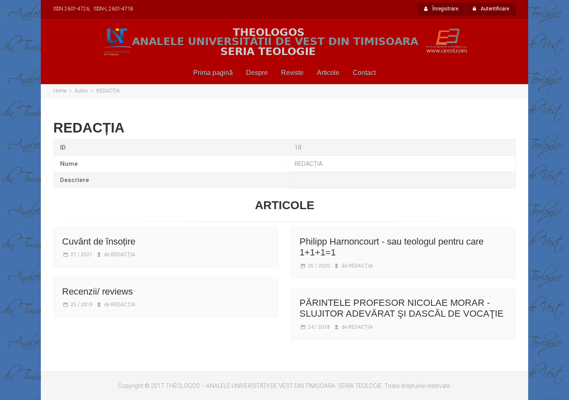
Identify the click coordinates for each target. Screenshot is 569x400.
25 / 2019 (81, 305)
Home (59, 91)
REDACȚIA (123, 255)
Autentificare (494, 9)
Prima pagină (213, 72)
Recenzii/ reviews (97, 291)
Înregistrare (444, 9)
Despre (257, 72)
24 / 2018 (319, 327)
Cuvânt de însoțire (98, 241)
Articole (328, 72)
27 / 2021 (81, 255)
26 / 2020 (319, 266)
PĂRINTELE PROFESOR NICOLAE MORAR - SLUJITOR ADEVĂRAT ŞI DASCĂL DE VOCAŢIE (401, 308)
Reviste (292, 72)
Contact (364, 72)
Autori (81, 91)
